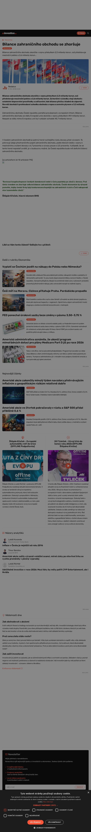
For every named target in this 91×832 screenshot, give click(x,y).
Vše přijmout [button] (35, 822)
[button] (45, 805)
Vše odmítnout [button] (54, 822)
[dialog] (45, 811)
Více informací (48, 802)
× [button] (88, 793)
